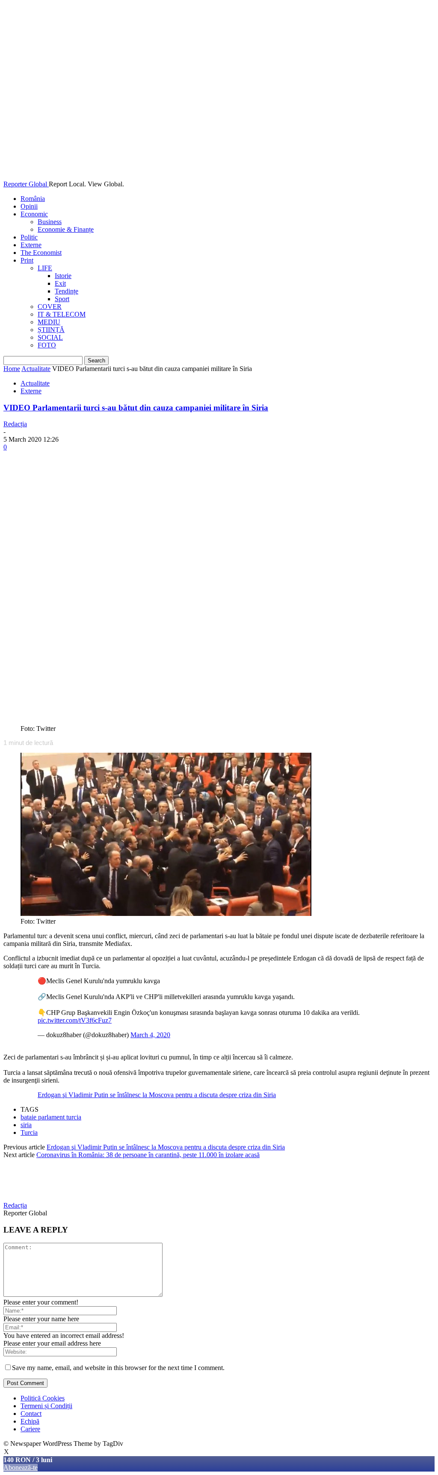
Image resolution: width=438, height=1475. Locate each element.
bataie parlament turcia (51, 1117)
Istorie (63, 275)
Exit (60, 283)
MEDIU (49, 322)
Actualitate (35, 368)
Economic (34, 214)
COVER (50, 306)
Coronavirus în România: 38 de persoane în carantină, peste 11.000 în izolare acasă (148, 1154)
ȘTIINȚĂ (51, 329)
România (33, 198)
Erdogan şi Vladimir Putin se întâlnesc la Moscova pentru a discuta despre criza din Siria (157, 1094)
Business (50, 221)
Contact (31, 1413)
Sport (62, 298)
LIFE (45, 268)
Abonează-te (20, 1467)
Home (11, 368)
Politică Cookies (43, 1398)
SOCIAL (50, 337)
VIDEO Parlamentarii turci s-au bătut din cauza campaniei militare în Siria (135, 407)
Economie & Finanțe (66, 229)
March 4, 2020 (150, 1034)
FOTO (47, 345)
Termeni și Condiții (46, 1405)
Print (27, 260)
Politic (29, 237)
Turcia (29, 1132)
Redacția (15, 424)
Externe (31, 244)
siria (26, 1124)
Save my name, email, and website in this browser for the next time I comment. (118, 1367)
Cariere (30, 1429)
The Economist (41, 252)
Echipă (30, 1421)
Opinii (29, 206)
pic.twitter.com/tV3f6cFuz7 (75, 1020)
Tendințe (66, 291)
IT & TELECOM (62, 314)
